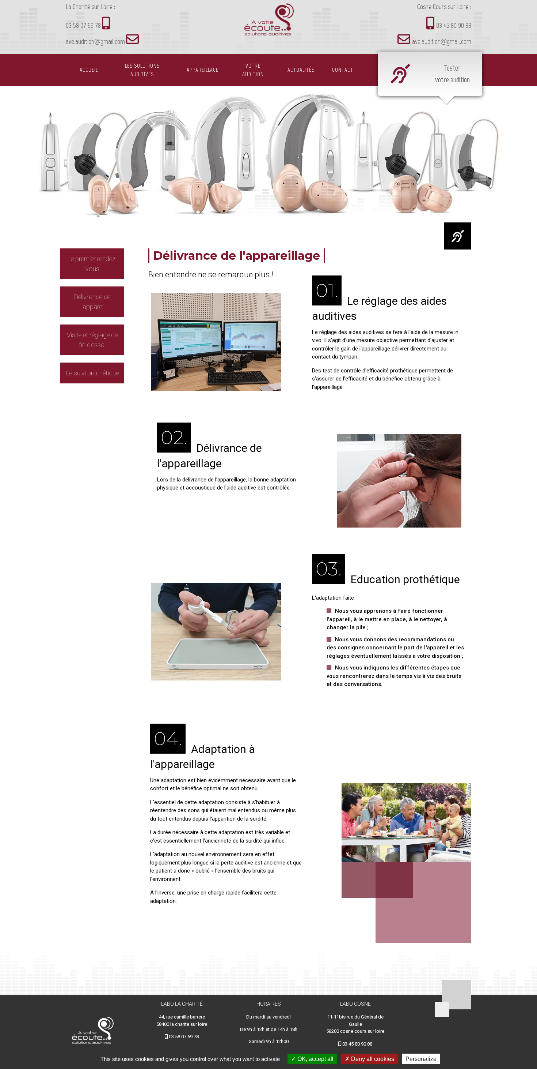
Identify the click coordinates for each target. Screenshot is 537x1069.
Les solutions (142, 70)
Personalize (421, 1059)
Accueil (89, 70)
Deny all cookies (372, 1059)
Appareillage (202, 70)
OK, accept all (315, 1059)
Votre (253, 70)
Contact (342, 70)
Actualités (301, 70)
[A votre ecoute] (268, 23)
